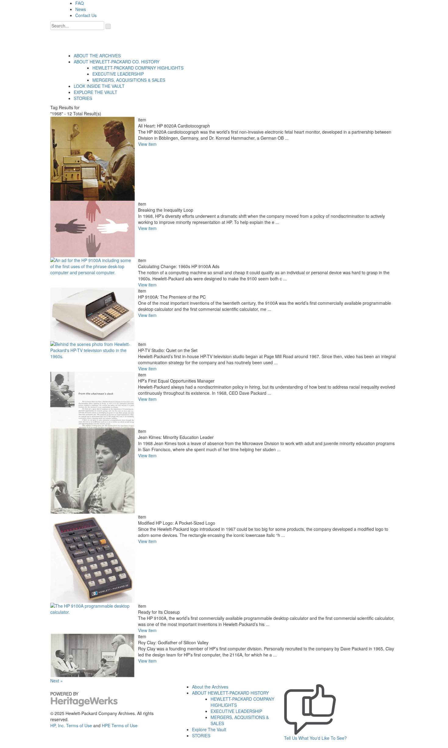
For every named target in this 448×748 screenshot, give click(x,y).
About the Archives (210, 687)
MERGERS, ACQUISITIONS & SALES (128, 80)
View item (147, 144)
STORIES (83, 98)
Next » (56, 681)
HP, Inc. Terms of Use (71, 725)
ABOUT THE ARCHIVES (97, 55)
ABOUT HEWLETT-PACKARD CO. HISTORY (116, 62)
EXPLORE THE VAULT (95, 92)
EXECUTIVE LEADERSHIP (118, 74)
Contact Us (86, 15)
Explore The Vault (209, 729)
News (80, 9)
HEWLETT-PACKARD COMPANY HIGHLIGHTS (137, 68)
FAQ (79, 3)
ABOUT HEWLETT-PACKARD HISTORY (230, 693)
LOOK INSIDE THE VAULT (99, 86)
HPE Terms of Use (119, 725)
